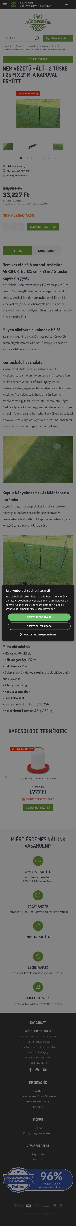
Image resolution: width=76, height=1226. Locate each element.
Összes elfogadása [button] (39, 617)
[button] (38, 634)
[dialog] (38, 613)
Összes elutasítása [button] (39, 626)
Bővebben (49, 608)
